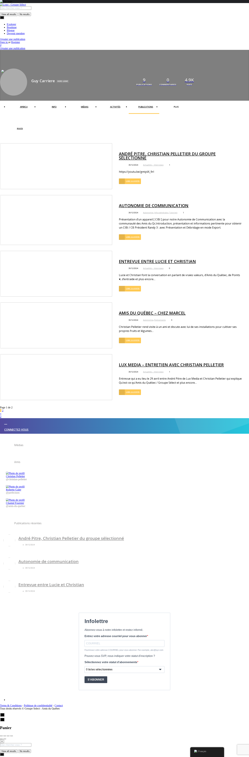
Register (15, 42)
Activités (115, 106)
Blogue (11, 30)
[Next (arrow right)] (4, 738)
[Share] (4, 735)
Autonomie (148, 212)
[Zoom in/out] (11, 735)
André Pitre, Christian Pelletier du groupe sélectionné (167, 156)
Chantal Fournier (15, 503)
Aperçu (24, 106)
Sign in (4, 42)
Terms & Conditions (11, 705)
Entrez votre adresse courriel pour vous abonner (116, 636)
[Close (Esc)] (1, 735)
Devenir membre (16, 33)
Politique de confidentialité (38, 705)
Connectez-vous (16, 430)
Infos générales (161, 212)
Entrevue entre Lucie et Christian (157, 261)
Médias (84, 106)
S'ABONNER (96, 679)
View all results (8, 14)
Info (54, 106)
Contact (59, 705)
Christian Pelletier (15, 476)
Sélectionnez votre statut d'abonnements (111, 662)
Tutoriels (173, 212)
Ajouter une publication (12, 39)
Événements (160, 320)
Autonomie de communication (154, 206)
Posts (20, 129)
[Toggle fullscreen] (8, 735)
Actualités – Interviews (153, 165)
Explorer (11, 24)
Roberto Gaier (13, 489)
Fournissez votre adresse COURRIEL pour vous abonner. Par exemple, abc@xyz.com (124, 650)
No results (25, 14)
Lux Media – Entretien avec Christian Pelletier (171, 365)
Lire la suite (133, 181)
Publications (145, 106)
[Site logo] (13, 4)
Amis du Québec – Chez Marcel (152, 313)
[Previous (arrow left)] (1, 738)
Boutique (12, 27)
